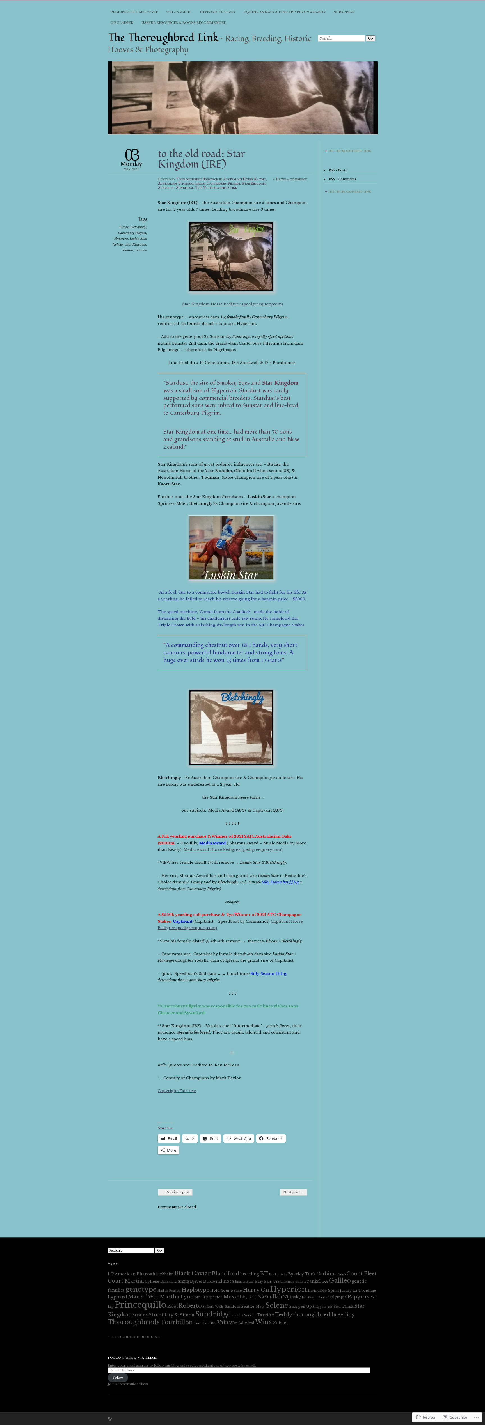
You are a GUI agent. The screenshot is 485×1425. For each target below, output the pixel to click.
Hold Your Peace (226, 1290)
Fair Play (254, 1281)
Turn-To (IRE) (205, 1323)
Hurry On (256, 1290)
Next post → (293, 1192)
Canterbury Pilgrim (223, 183)
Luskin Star (138, 238)
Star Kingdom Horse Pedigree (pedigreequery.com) (232, 304)
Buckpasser (278, 1274)
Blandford (225, 1273)
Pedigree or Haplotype (134, 12)
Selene (277, 1305)
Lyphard (117, 1297)
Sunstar (127, 250)
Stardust (166, 187)
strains (140, 1315)
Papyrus (358, 1297)
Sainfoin (232, 1306)
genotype (141, 1289)
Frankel (312, 1281)
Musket (232, 1297)
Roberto (190, 1305)
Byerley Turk (301, 1274)
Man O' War (143, 1297)
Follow (118, 1378)
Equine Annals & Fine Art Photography (285, 12)
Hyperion (121, 238)
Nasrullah (269, 1297)
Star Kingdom (254, 183)
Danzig (181, 1281)
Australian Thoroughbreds (181, 183)
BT (264, 1273)
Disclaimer (122, 23)
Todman (141, 250)
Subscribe (344, 12)
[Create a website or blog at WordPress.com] (110, 1419)
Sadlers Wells (213, 1307)
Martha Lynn (177, 1297)
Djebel (196, 1281)
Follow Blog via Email (133, 1358)
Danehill (166, 1282)
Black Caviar (192, 1273)
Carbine (326, 1274)
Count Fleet (362, 1274)
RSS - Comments (342, 179)
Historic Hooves (217, 12)
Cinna (341, 1274)
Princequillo (140, 1305)
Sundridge (185, 187)
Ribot (172, 1306)
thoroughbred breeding (324, 1315)
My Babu (249, 1297)
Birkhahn (164, 1274)
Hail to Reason (169, 1291)
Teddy (283, 1314)
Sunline (237, 1315)
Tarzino (265, 1315)
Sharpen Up (300, 1306)
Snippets (319, 1307)
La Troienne (364, 1290)
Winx (263, 1322)
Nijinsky (292, 1297)
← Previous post (175, 1192)
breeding (249, 1274)
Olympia (338, 1297)
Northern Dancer (315, 1297)
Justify (346, 1290)
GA (324, 1281)
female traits (293, 1282)
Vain (222, 1322)
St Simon (184, 1315)
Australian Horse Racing (244, 179)
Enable (240, 1282)
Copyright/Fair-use (177, 1091)
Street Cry (160, 1315)
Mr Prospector (209, 1297)
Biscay (124, 227)
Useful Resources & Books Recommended (184, 23)
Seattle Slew (253, 1306)
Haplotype (195, 1290)
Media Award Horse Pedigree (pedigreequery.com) (233, 849)
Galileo (340, 1280)
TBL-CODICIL (178, 12)
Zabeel (280, 1322)
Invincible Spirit (323, 1290)
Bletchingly (138, 227)
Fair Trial (273, 1281)
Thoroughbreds (134, 1322)
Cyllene (152, 1281)
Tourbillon (177, 1322)
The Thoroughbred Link (163, 37)
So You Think (340, 1306)
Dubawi (210, 1281)
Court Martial (126, 1281)
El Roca (226, 1281)
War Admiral (241, 1323)
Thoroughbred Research (197, 179)
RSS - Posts (338, 170)
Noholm (118, 244)
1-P (111, 1274)
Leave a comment (291, 179)
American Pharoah (135, 1274)
